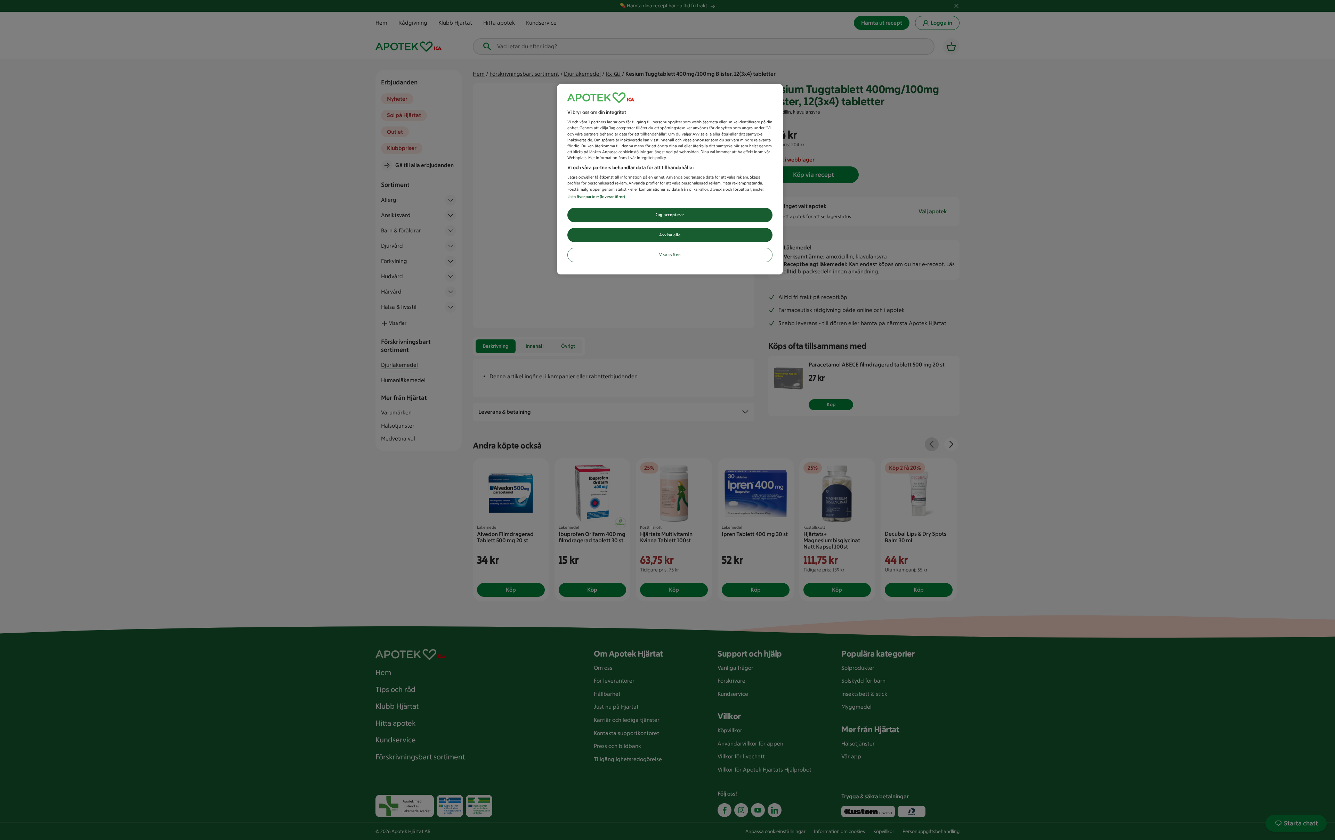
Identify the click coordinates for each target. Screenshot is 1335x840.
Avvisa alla (669, 234)
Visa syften (670, 254)
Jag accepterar (670, 214)
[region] (670, 179)
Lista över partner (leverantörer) (596, 196)
